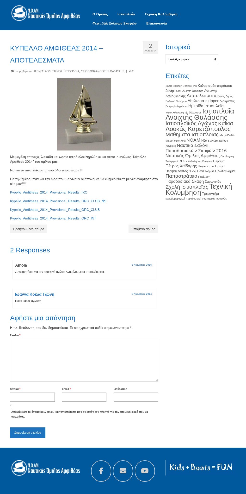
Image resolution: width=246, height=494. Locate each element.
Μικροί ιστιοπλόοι (175, 140)
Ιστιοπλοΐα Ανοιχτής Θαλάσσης (200, 114)
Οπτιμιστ (207, 161)
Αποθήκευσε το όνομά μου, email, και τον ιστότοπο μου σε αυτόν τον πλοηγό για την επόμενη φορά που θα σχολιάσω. (79, 414)
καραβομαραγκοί (175, 198)
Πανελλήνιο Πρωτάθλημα (216, 171)
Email (66, 389)
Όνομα (15, 389)
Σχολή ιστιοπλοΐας (187, 187)
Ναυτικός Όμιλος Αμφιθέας (193, 155)
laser (178, 90)
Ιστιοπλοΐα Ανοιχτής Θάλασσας (183, 112)
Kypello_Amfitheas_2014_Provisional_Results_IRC (48, 192)
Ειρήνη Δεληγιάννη (176, 106)
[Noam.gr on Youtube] (145, 471)
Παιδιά (192, 171)
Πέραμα (219, 161)
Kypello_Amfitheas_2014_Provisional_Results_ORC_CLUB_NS (58, 201)
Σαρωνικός (213, 181)
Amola (21, 265)
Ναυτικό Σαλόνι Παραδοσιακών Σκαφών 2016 (196, 148)
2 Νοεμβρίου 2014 (142, 294)
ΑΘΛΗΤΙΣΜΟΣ (53, 71)
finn (195, 85)
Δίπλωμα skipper (203, 101)
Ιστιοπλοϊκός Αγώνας (191, 123)
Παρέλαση (204, 176)
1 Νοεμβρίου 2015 (142, 264)
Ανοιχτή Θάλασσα (192, 90)
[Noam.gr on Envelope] (123, 471)
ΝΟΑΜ (193, 140)
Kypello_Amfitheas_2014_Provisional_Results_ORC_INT (53, 218)
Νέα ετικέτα (209, 140)
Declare (187, 85)
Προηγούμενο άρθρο (28, 229)
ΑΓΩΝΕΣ (38, 71)
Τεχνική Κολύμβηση (199, 189)
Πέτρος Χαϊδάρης (181, 166)
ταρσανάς (221, 198)
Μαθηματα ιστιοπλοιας (192, 134)
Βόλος (221, 96)
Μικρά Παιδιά (227, 135)
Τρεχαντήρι (210, 193)
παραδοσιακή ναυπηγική (200, 198)
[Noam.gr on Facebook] (101, 471)
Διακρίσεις (227, 101)
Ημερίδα (195, 106)
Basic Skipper (174, 85)
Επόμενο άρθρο (143, 229)
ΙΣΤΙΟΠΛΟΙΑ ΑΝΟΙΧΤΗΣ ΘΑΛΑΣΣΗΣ (102, 71)
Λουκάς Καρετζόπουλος (198, 128)
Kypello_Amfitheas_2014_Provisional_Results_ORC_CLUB (55, 210)
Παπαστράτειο (181, 176)
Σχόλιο (15, 335)
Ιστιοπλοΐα (214, 106)
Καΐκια (225, 123)
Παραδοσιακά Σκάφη (185, 181)
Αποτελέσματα (201, 95)
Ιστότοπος (120, 389)
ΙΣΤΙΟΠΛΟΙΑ (71, 71)
